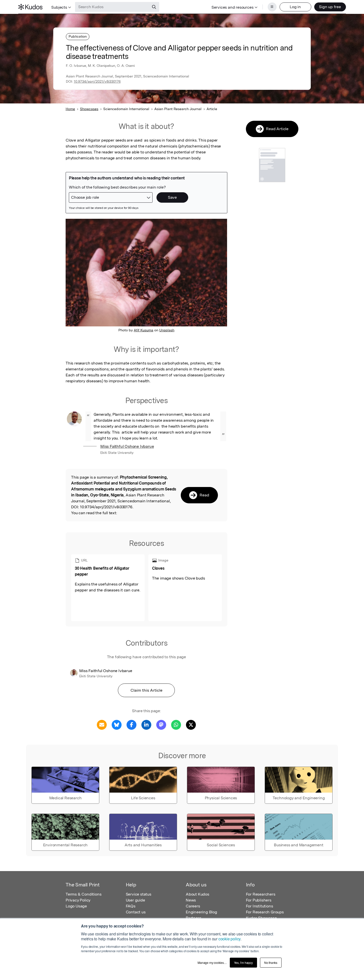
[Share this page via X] (191, 724)
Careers (193, 906)
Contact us (136, 912)
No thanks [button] (270, 962)
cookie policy (229, 939)
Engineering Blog (201, 912)
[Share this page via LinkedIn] (146, 724)
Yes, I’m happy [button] (243, 962)
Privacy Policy (78, 900)
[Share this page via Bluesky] (116, 724)
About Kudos (197, 894)
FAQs (130, 906)
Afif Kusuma (143, 330)
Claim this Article (146, 690)
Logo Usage (76, 906)
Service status (138, 894)
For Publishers (258, 900)
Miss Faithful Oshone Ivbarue (127, 446)
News (191, 900)
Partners (193, 918)
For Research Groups (265, 912)
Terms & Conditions (83, 894)
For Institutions (259, 906)
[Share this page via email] (102, 724)
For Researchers (260, 894)
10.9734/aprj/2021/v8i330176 (97, 81)
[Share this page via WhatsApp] (176, 724)
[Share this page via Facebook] (131, 724)
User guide (135, 900)
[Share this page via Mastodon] (161, 724)
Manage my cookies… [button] (212, 962)
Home (70, 109)
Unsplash (166, 330)
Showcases (89, 109)
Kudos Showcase (261, 918)
